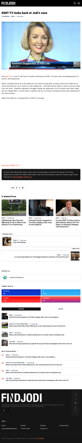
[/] (21, 292)
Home (3, 426)
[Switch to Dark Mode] (8, 410)
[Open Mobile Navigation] (78, 3)
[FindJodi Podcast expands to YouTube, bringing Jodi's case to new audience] (41, 208)
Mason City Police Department (18, 324)
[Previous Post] (6, 241)
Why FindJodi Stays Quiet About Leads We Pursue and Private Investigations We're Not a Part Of (40, 344)
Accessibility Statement (9, 429)
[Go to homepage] (34, 397)
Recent (61, 309)
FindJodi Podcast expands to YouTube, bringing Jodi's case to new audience (40, 222)
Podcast (43, 426)
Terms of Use (25, 429)
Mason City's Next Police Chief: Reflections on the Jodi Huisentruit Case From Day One (37, 326)
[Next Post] (75, 256)
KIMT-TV (8, 76)
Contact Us (43, 429)
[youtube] (75, 402)
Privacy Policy (64, 426)
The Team (12, 342)
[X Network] (75, 398)
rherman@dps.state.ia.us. (22, 177)
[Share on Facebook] (16, 187)
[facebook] (75, 394)
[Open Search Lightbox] (74, 3)
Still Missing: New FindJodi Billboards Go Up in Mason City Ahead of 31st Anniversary (14, 222)
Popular (21, 309)
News (10, 333)
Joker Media (40, 438)
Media (13, 16)
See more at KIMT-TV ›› (11, 165)
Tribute (15, 240)
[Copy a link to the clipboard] (22, 187)
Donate (23, 426)
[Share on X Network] (19, 187)
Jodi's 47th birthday (19, 242)
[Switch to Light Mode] (4, 410)
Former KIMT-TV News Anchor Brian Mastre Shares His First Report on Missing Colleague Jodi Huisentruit (68, 223)
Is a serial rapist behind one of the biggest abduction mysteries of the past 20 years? (41, 257)
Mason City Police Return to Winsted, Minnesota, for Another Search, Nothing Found (36, 335)
